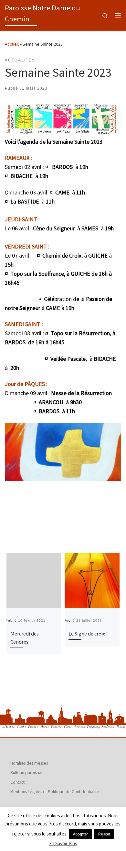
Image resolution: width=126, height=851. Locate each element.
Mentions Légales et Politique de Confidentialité (54, 791)
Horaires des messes (29, 763)
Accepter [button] (80, 834)
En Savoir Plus (63, 843)
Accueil (12, 44)
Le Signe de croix (86, 633)
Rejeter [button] (104, 834)
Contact (17, 782)
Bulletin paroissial (26, 772)
